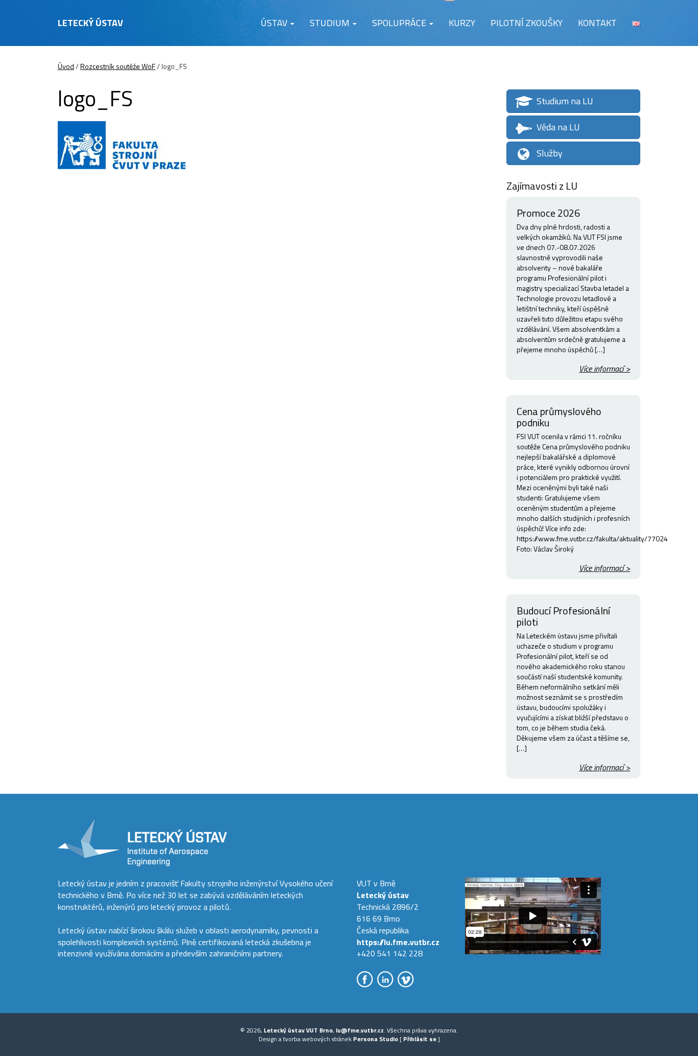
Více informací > (604, 369)
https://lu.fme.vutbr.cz (398, 942)
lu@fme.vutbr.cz (360, 1030)
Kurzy (462, 23)
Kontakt (597, 23)
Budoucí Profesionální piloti (563, 616)
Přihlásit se (419, 1039)
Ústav (275, 23)
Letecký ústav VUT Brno (298, 1030)
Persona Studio (375, 1039)
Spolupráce (400, 23)
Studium (331, 23)
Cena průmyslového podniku (559, 416)
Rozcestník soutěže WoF (117, 66)
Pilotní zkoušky (527, 23)
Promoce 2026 (548, 213)
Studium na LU (565, 101)
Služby (550, 153)
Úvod (66, 66)
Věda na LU (558, 127)
